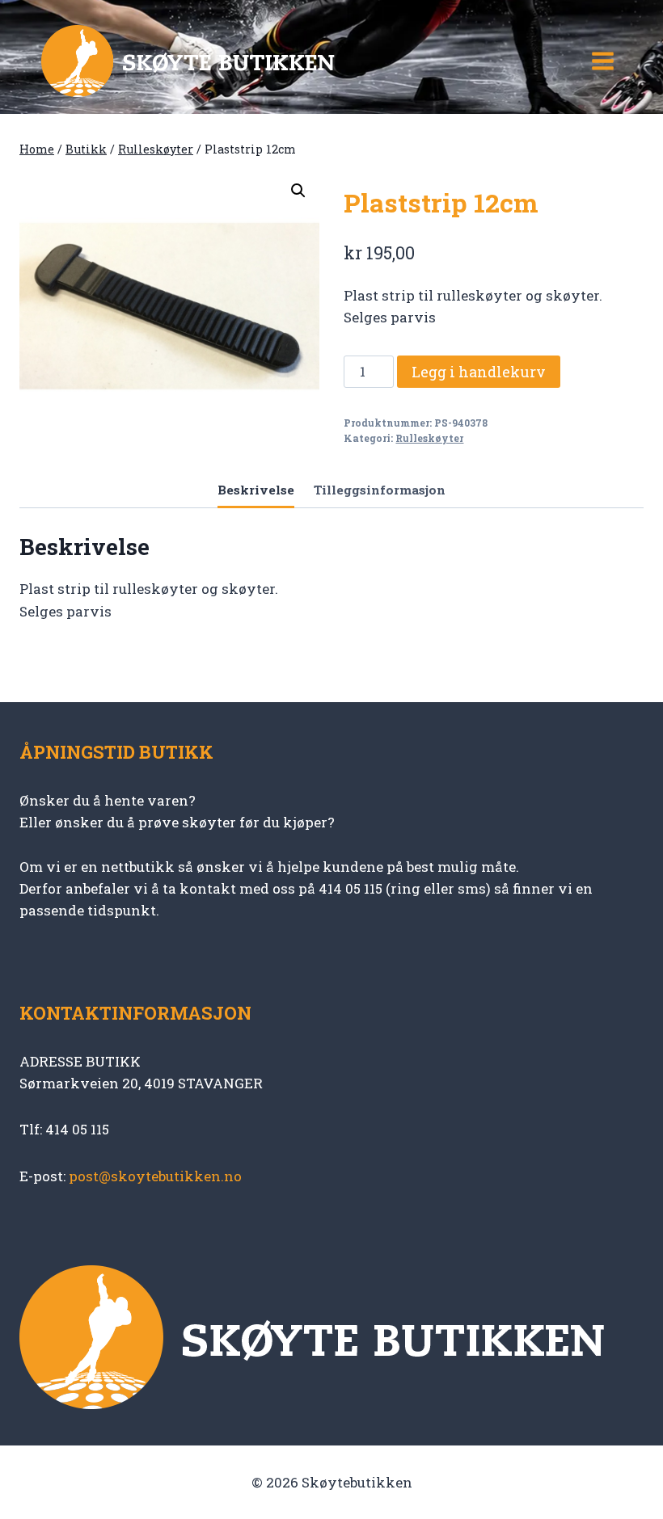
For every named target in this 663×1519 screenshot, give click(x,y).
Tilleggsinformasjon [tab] (380, 490)
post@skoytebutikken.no (155, 1176)
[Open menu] (602, 61)
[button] (298, 190)
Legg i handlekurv (479, 371)
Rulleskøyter (429, 438)
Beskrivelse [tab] (255, 490)
